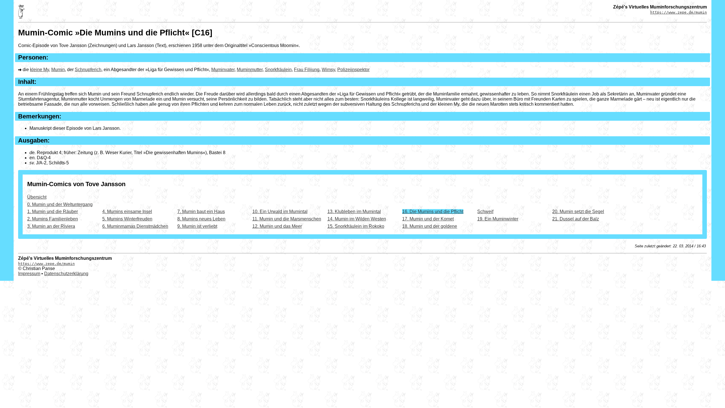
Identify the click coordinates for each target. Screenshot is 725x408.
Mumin (58, 69)
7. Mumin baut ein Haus (201, 211)
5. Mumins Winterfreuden (127, 218)
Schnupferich (88, 69)
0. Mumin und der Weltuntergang (60, 204)
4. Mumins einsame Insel (127, 211)
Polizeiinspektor (353, 69)
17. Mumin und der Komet (428, 218)
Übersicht (36, 197)
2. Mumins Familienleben (52, 218)
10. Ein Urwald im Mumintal (280, 211)
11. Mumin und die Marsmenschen (286, 218)
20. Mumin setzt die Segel (578, 211)
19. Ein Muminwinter (497, 218)
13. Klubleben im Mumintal (354, 211)
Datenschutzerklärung (66, 273)
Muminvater (222, 69)
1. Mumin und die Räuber (52, 211)
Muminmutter (250, 69)
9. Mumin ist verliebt (197, 226)
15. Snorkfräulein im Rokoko (355, 226)
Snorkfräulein (278, 69)
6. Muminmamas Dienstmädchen (135, 226)
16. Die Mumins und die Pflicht (432, 211)
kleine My (39, 69)
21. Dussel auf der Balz (575, 218)
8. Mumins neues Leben (201, 218)
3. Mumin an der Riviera (51, 226)
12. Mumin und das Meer (277, 226)
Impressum (29, 273)
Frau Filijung (306, 69)
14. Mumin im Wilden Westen (356, 218)
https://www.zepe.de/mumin (678, 12)
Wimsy (328, 69)
